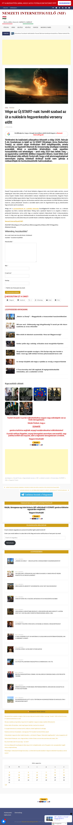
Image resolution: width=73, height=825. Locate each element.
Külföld (28, 27)
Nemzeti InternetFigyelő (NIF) (14, 221)
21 (46, 777)
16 (64, 775)
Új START (61, 478)
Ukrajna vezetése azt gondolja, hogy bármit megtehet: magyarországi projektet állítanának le (30, 722)
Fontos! (35, 27)
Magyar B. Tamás (46, 27)
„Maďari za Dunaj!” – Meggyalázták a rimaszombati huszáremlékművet (37, 561)
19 (28, 777)
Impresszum (13, 7)
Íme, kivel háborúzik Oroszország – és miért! (17, 741)
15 (55, 775)
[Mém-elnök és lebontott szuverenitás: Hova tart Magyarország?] (10, 586)
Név (6, 265)
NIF (37, 478)
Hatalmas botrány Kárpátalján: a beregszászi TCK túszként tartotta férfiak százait (27, 732)
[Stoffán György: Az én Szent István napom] (10, 649)
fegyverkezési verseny (29, 478)
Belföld (20, 27)
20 (37, 777)
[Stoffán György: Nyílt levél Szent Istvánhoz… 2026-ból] (66, 33)
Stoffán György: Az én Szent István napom (28, 649)
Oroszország (54, 478)
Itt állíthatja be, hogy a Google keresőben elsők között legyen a (38, 134)
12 (28, 775)
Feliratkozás (10, 543)
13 (37, 775)
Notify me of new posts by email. (15, 288)
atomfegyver (8, 478)
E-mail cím (8, 273)
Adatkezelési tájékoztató (8, 814)
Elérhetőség (18, 812)
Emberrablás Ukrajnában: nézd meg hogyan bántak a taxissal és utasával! (24, 725)
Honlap (7, 280)
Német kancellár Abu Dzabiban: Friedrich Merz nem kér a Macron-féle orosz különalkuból (32, 487)
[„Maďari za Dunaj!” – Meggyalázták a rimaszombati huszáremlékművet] (10, 561)
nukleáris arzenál (44, 478)
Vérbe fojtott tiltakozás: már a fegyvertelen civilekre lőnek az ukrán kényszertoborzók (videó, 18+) (31, 738)
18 (19, 777)
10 (9, 775)
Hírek (13, 27)
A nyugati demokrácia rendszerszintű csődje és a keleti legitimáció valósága (25, 728)
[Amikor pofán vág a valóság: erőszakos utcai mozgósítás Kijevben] (10, 599)
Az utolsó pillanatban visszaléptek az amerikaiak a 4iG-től (34, 661)
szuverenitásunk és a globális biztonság (26, 208)
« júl (6, 785)
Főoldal (6, 27)
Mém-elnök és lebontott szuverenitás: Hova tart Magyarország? (36, 586)
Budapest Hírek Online (37, 711)
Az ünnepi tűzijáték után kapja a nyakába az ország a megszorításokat (38, 624)
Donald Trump (17, 478)
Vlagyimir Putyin (13, 480)
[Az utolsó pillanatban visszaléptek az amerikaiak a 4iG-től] (10, 662)
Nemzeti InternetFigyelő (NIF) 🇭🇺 (34, 15)
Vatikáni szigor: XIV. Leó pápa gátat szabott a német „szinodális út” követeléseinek (43, 490)
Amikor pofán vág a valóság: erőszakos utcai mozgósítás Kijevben (36, 598)
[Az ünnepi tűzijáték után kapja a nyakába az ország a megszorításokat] (10, 624)
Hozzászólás (9, 241)
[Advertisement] (36, 52)
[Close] (71, 3)
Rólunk (5, 7)
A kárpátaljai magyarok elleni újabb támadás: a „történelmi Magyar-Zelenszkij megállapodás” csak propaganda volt (36, 735)
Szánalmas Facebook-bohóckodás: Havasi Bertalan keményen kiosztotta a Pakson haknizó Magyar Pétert (31, 33)
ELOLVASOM (64, 3)
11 (19, 775)
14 (46, 775)
